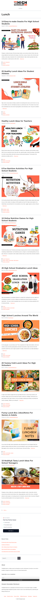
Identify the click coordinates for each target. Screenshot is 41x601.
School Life (8, 62)
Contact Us (35, 596)
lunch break (8, 160)
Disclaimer (30, 596)
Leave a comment (6, 65)
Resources (8, 258)
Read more (22, 58)
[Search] (18, 558)
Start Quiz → (11, 530)
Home (5, 596)
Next (5, 510)
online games (16, 260)
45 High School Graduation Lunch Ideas (20, 268)
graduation (5, 307)
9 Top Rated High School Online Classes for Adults (11, 551)
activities (4, 210)
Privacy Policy (16, 596)
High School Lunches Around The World (20, 315)
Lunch (4, 62)
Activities (4, 209)
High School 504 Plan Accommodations (9, 549)
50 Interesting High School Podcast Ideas (9, 542)
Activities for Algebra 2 (6, 544)
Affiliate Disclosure (23, 596)
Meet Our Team (10, 596)
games (4, 260)
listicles (4, 63)
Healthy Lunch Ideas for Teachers (17, 121)
